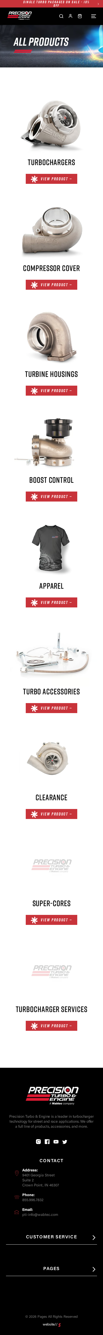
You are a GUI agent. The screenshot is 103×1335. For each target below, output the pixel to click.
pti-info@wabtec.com (40, 1215)
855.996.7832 (33, 1200)
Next (98, 4)
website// (50, 1325)
